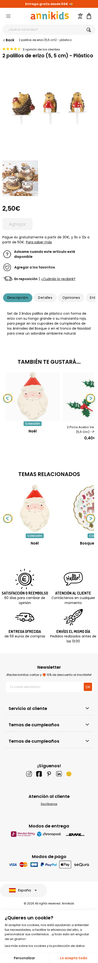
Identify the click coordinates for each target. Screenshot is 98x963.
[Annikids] (50, 15)
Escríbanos (49, 804)
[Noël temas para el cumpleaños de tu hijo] (35, 508)
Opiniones (71, 297)
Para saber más (39, 242)
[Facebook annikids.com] (39, 774)
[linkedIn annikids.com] (59, 774)
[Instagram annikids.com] (29, 774)
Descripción (17, 297)
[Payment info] (49, 864)
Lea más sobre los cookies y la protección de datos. (45, 946)
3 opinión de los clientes (41, 49)
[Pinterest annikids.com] (49, 774)
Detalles (45, 297)
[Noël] (32, 419)
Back (10, 40)
